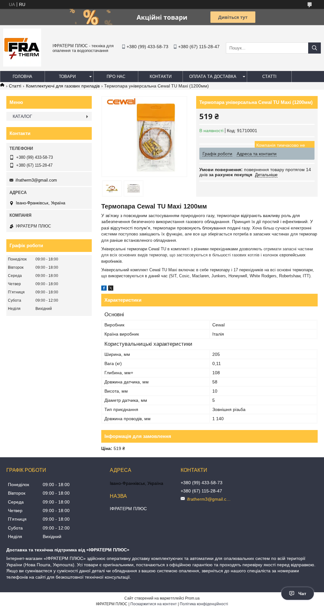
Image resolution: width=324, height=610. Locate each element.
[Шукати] (314, 48)
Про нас (116, 76)
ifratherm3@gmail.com (36, 180)
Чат (302, 593)
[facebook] (104, 289)
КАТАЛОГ (22, 116)
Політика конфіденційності (204, 604)
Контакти (160, 76)
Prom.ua (192, 598)
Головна (22, 76)
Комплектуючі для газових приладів (63, 85)
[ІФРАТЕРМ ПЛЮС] (22, 64)
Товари (67, 76)
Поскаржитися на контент (153, 604)
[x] (110, 289)
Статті (269, 76)
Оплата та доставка (212, 76)
